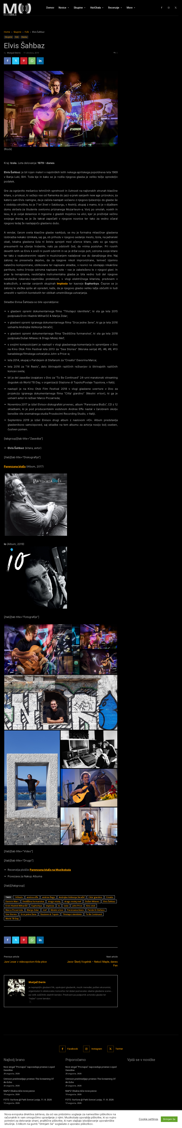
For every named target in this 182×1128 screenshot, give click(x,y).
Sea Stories (11, 914)
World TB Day (12, 918)
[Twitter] (175, 7)
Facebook (72, 1048)
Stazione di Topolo (49, 914)
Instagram (97, 1048)
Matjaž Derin (14, 52)
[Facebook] (161, 7)
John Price (77, 905)
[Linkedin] (40, 60)
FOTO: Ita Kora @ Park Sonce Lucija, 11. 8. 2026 (28, 1099)
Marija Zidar (33, 910)
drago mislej (54, 901)
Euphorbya (36, 905)
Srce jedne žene (28, 914)
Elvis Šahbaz (109, 901)
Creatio (109, 897)
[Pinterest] (23, 60)
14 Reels (19, 897)
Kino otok (90, 905)
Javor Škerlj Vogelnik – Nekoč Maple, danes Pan (92, 963)
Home (7, 31)
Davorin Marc (12, 901)
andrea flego (48, 897)
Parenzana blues (75, 910)
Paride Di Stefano (96, 910)
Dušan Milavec (92, 901)
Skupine (17, 31)
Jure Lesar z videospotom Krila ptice (25, 961)
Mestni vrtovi (57, 910)
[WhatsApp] (32, 60)
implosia (50, 905)
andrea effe (32, 897)
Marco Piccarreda (14, 910)
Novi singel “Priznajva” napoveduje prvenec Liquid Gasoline (29, 1068)
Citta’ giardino (95, 897)
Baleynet (53, 1123)
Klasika (24, 37)
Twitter (119, 1048)
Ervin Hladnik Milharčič (17, 905)
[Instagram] (168, 7)
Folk (27, 31)
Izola (66, 905)
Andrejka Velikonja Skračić (72, 897)
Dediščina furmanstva (33, 901)
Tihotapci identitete (72, 914)
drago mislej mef (72, 901)
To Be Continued (94, 914)
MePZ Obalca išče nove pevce (19, 1091)
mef (45, 910)
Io (59, 905)
